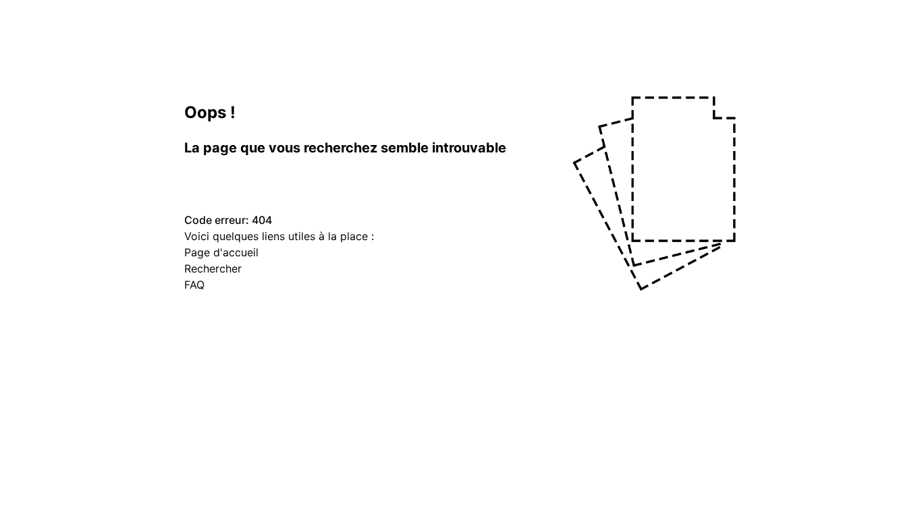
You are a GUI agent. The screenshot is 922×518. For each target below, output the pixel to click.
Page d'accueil (221, 252)
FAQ (194, 284)
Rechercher (213, 268)
